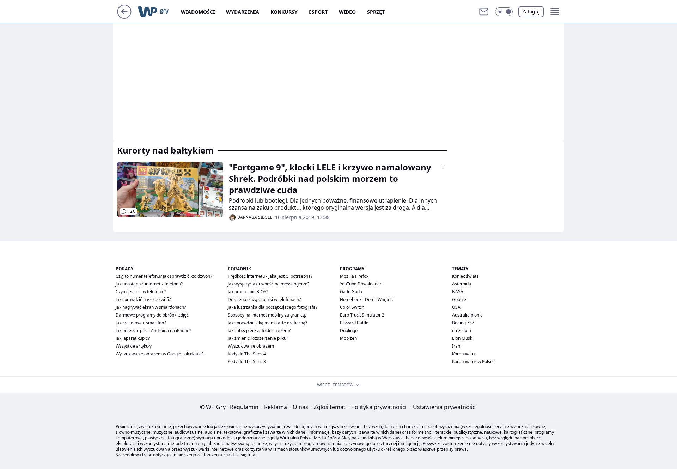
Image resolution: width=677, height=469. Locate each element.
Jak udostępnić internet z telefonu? (149, 284)
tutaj (252, 455)
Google (459, 299)
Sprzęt (376, 11)
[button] (504, 11)
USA (456, 307)
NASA (457, 292)
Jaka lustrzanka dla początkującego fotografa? (272, 307)
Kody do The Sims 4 (247, 354)
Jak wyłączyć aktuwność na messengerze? (268, 284)
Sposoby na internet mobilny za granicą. (267, 315)
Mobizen (348, 338)
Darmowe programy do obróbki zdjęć (152, 315)
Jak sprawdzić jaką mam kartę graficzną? (267, 323)
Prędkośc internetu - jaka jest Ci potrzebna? (270, 276)
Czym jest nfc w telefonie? (141, 292)
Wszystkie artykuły (134, 346)
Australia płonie (467, 315)
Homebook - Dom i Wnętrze (367, 299)
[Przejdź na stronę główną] (124, 16)
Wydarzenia (242, 11)
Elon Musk (462, 338)
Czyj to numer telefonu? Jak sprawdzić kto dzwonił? (165, 276)
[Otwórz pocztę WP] (483, 11)
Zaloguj (531, 11)
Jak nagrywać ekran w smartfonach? (151, 307)
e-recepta (461, 330)
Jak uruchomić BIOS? (248, 292)
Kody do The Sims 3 (247, 362)
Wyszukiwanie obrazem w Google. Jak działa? (159, 354)
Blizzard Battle (354, 323)
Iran (456, 346)
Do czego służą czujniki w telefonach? (264, 299)
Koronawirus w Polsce (473, 362)
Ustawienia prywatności (443, 407)
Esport (318, 11)
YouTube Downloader (361, 284)
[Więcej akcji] (443, 166)
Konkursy (284, 11)
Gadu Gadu (351, 292)
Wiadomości (198, 11)
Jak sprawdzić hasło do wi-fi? (143, 299)
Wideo (347, 11)
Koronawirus (464, 354)
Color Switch (352, 307)
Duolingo (349, 330)
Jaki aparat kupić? (133, 338)
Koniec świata (465, 276)
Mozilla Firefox (354, 276)
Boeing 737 (463, 323)
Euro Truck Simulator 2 (362, 315)
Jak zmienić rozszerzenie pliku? (258, 338)
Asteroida (461, 284)
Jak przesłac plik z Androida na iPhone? (153, 330)
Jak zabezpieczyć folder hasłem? (259, 330)
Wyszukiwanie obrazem (251, 346)
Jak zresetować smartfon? (141, 323)
